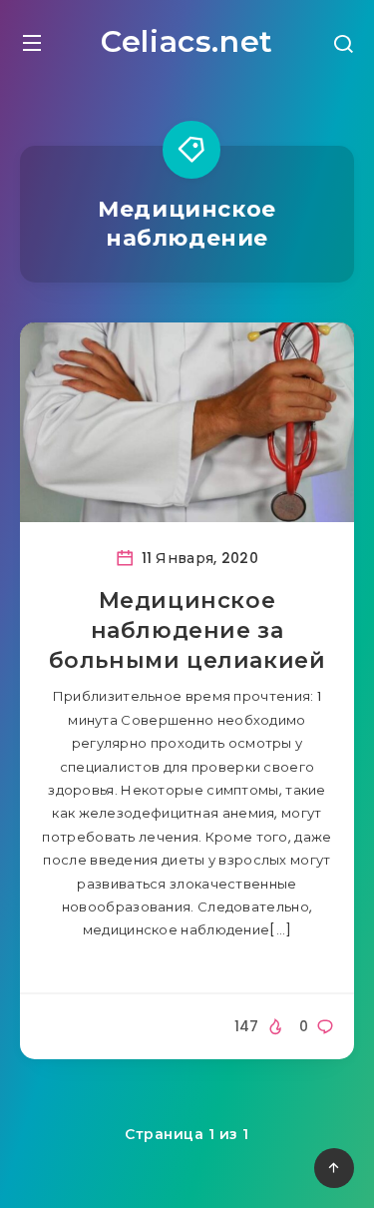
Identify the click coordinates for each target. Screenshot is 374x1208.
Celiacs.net (187, 41)
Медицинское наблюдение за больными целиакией (187, 630)
